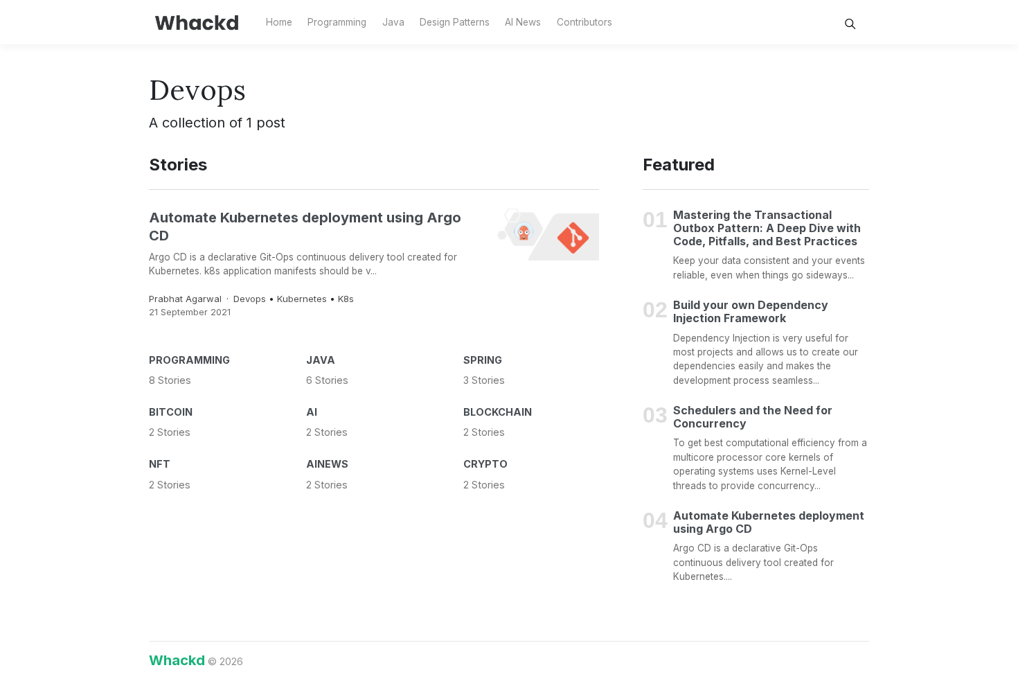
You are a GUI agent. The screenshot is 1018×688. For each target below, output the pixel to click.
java (320, 360)
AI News (523, 22)
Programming (336, 22)
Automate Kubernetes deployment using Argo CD (768, 522)
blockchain (497, 412)
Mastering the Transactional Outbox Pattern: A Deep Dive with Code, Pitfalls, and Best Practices (767, 228)
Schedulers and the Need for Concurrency (752, 416)
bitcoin (171, 412)
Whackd (177, 660)
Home (279, 22)
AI (311, 412)
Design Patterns (455, 22)
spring (482, 360)
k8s (346, 298)
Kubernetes (302, 298)
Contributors (584, 22)
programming (189, 360)
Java (393, 22)
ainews (327, 464)
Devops (249, 298)
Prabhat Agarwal (185, 298)
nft (159, 464)
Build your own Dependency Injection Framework (750, 311)
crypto (485, 464)
